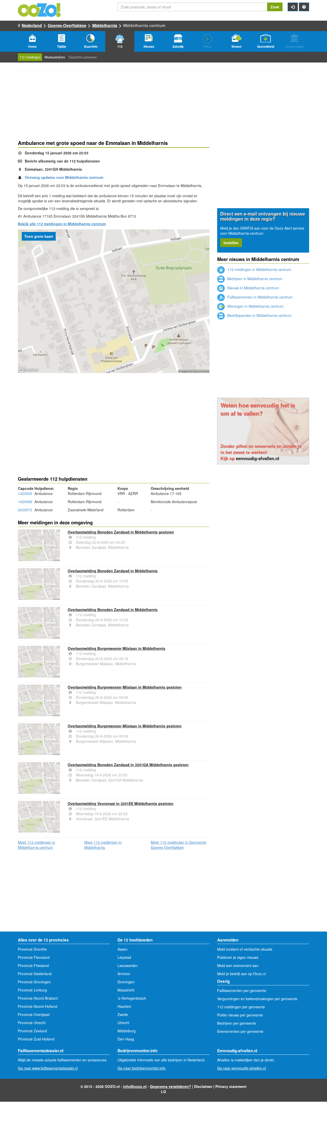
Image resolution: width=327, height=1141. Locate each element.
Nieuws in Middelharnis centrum (252, 287)
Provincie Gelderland (35, 973)
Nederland (32, 25)
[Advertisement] (113, 414)
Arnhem (124, 973)
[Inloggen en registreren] (293, 7)
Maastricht (126, 990)
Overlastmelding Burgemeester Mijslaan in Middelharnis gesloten (125, 687)
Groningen (126, 981)
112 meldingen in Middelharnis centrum (258, 269)
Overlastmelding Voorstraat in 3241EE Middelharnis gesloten (120, 803)
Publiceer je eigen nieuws (237, 957)
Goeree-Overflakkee (67, 25)
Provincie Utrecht (31, 1022)
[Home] (39, 9)
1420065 (25, 493)
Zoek (275, 6)
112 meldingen (30, 57)
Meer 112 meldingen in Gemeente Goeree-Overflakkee (178, 845)
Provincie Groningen (34, 981)
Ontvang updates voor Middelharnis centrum (64, 177)
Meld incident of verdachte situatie (244, 949)
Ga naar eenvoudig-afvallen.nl (241, 1068)
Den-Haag (126, 1038)
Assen (122, 949)
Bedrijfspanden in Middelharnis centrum (258, 315)
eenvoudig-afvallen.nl (257, 458)
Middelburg (127, 1030)
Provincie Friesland (33, 965)
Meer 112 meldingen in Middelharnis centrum (36, 845)
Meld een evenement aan (238, 965)
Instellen (231, 242)
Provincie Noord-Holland (37, 1006)
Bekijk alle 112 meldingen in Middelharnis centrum (62, 223)
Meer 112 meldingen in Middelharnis (103, 845)
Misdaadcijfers (54, 57)
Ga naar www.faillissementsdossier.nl (48, 1068)
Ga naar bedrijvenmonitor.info (142, 1068)
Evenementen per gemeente (240, 1031)
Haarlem (124, 1006)
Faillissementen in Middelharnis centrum (259, 297)
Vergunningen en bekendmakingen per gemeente (257, 998)
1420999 (25, 501)
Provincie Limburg (32, 990)
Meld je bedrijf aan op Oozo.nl (241, 973)
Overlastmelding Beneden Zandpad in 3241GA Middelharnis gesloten (128, 764)
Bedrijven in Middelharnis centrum (254, 278)
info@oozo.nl (135, 1086)
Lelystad (124, 957)
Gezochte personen (83, 57)
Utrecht (123, 1022)
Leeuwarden (128, 965)
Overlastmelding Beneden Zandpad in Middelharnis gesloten (121, 532)
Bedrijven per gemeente (236, 1023)
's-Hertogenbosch (132, 998)
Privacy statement (231, 1086)
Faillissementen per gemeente (241, 990)
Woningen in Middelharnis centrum (255, 306)
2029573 (25, 509)
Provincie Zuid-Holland (36, 1038)
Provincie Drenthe (32, 949)
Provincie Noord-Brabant (38, 998)
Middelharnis (104, 25)
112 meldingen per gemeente (241, 1006)
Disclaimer (203, 1086)
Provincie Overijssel (34, 1014)
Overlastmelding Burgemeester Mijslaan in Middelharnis (116, 648)
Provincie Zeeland (32, 1030)
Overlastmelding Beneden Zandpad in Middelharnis (113, 570)
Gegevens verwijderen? (170, 1086)
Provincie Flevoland (34, 957)
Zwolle (123, 1014)
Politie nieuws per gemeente (240, 1015)
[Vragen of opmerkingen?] (304, 7)
